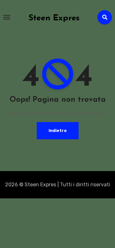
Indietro (58, 130)
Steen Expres (54, 18)
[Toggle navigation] (6, 17)
